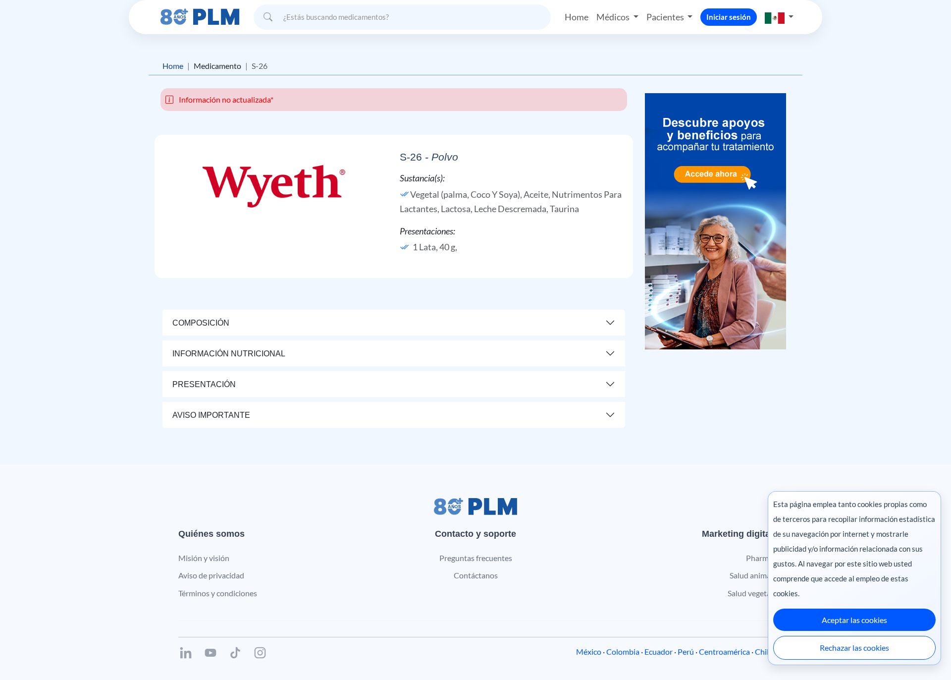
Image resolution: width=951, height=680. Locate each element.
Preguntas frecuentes (475, 558)
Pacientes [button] (666, 16)
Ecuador (658, 651)
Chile (764, 651)
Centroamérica (724, 651)
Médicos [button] (613, 16)
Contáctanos (476, 575)
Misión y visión (203, 558)
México (588, 651)
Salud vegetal (750, 593)
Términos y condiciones (217, 593)
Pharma (759, 558)
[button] (779, 17)
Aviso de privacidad (211, 575)
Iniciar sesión (728, 16)
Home (576, 16)
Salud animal (751, 575)
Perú (686, 651)
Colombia (622, 651)
